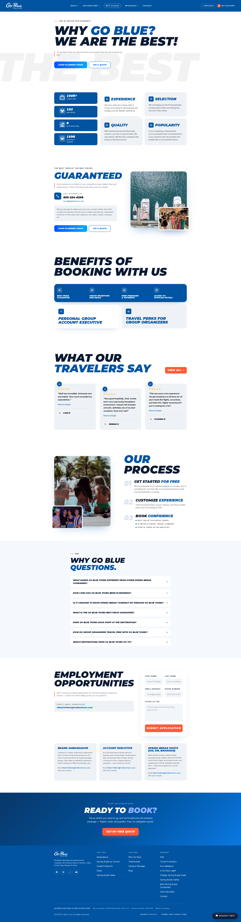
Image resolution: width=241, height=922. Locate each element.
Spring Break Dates (106, 875)
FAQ (162, 857)
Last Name (170, 676)
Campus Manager (136, 866)
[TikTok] (69, 872)
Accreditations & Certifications (72, 908)
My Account (228, 6)
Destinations (90, 6)
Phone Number (172, 689)
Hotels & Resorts (105, 866)
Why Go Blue (112, 6)
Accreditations (167, 866)
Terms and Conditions (174, 914)
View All (174, 370)
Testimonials (134, 861)
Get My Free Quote (120, 831)
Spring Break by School (108, 861)
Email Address (153, 689)
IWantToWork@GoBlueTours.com (75, 707)
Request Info (227, 916)
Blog (130, 870)
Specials (209, 6)
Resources (131, 6)
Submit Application (164, 728)
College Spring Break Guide (173, 875)
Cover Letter (152, 702)
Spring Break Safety (169, 879)
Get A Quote (99, 65)
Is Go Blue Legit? (168, 870)
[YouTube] (76, 872)
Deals (74, 6)
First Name (151, 676)
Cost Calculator (167, 891)
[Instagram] (63, 872)
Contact (147, 6)
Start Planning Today (70, 65)
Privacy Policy (148, 914)
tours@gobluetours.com (73, 201)
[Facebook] (56, 872)
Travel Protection (168, 861)
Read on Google (64, 404)
